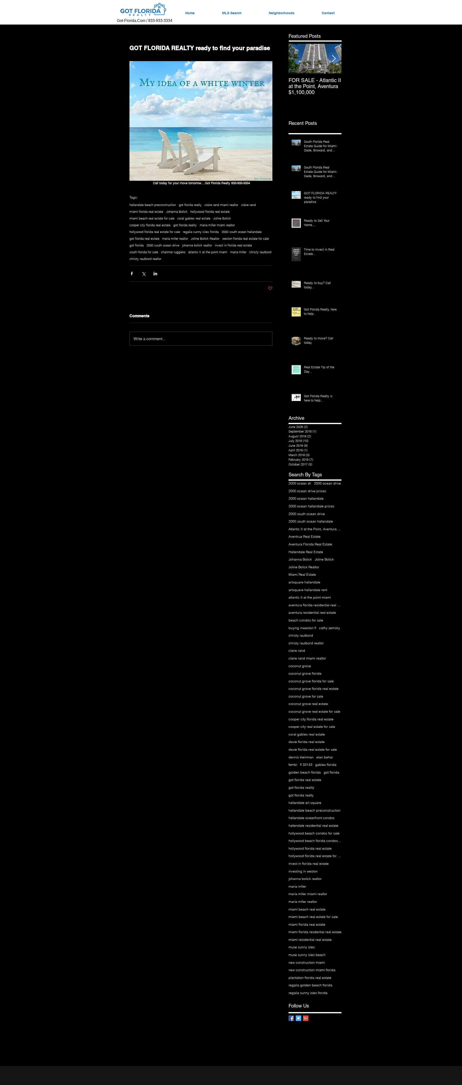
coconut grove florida (305, 673)
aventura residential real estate (312, 612)
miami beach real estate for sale (151, 218)
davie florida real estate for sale (313, 749)
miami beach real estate (307, 909)
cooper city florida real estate (149, 225)
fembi (293, 764)
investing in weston (303, 871)
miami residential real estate (310, 939)
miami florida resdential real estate (315, 932)
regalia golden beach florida (310, 985)
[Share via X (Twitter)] (143, 273)
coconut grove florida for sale (311, 681)
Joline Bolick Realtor (205, 238)
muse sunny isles (302, 947)
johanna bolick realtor (197, 245)
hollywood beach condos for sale (314, 833)
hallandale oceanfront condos (311, 818)
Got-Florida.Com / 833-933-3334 (144, 21)
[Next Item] (334, 58)
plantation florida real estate (310, 977)
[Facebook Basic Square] (291, 1018)
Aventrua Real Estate (305, 536)
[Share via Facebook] (131, 273)
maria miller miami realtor (217, 225)
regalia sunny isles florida (201, 232)
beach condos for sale (306, 620)
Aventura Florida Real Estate (310, 544)
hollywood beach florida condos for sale (315, 841)
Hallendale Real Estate (306, 552)
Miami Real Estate (302, 574)
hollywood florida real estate (210, 211)
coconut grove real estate (308, 704)
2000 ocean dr (300, 483)
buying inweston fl (302, 628)
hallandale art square (305, 803)
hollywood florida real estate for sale (154, 232)
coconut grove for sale (306, 696)
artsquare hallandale (304, 582)
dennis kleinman (301, 757)
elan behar (324, 757)
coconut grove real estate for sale (314, 711)
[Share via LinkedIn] (155, 273)
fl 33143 (306, 764)
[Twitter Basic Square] (298, 1018)
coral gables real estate (193, 218)
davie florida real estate (307, 742)
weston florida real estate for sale (245, 238)
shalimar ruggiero (173, 252)
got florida (136, 245)
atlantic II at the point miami (207, 252)
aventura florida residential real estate (315, 605)
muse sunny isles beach (307, 955)
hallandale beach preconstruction (152, 205)
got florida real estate (144, 238)
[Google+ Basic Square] (305, 1018)
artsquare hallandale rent (308, 590)
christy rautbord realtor (145, 259)
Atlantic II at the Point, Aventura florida (315, 529)
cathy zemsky (329, 628)
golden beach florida (305, 772)
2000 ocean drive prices (307, 491)
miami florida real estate (146, 211)
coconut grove (300, 666)
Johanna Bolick (176, 211)
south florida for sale (143, 252)
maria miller (238, 252)
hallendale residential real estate (313, 825)
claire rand (248, 205)
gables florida (325, 764)
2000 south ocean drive (163, 245)
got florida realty (190, 205)
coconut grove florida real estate (314, 688)
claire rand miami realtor (221, 205)
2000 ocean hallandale (306, 498)
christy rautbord (260, 252)
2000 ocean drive (327, 483)
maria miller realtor (175, 238)
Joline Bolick (222, 218)
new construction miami (307, 962)
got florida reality (185, 225)
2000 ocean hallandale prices (311, 506)
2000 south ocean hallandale (242, 232)
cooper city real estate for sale (312, 726)
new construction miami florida (312, 970)
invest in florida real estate (233, 245)
